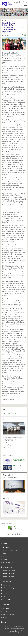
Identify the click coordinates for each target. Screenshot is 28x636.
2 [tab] (13, 14)
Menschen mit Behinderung (9, 550)
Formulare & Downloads (8, 600)
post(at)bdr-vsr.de (9, 447)
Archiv (4, 622)
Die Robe (4, 617)
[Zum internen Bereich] (23, 2)
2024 (10, 413)
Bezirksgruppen (7, 567)
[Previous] (2, 12)
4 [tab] (17, 14)
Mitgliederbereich (7, 594)
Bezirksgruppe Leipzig (8, 576)
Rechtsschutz (5, 597)
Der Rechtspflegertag (7, 562)
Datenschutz (20, 626)
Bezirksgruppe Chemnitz (8, 570)
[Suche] (26, 2)
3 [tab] (15, 14)
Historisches (5, 608)
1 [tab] (10, 14)
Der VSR (4, 544)
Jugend (4, 556)
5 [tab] (17, 534)
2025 (5, 413)
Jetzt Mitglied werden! (19, 465)
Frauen (4, 553)
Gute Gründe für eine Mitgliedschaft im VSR (19, 460)
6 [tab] (20, 534)
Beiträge (4, 591)
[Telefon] (14, 2)
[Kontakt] (20, 2)
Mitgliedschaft (7, 581)
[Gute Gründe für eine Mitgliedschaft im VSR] (7, 461)
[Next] (26, 12)
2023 (15, 413)
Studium (4, 611)
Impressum (13, 626)
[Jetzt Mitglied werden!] (7, 467)
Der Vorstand (5, 547)
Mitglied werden (6, 585)
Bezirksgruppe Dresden (8, 573)
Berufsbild (5, 605)
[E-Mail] (17, 2)
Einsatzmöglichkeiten (8, 614)
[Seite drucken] (24, 35)
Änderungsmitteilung (8, 588)
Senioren (4, 559)
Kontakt (6, 626)
